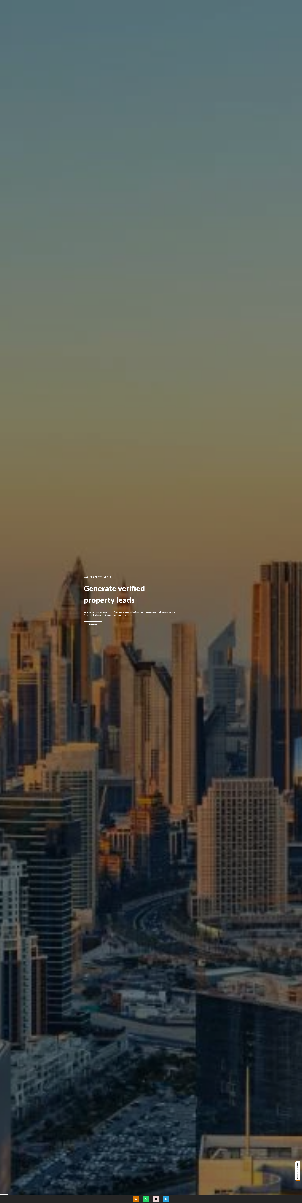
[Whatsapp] (146, 1199)
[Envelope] (156, 1199)
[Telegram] (166, 1199)
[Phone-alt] (136, 1199)
